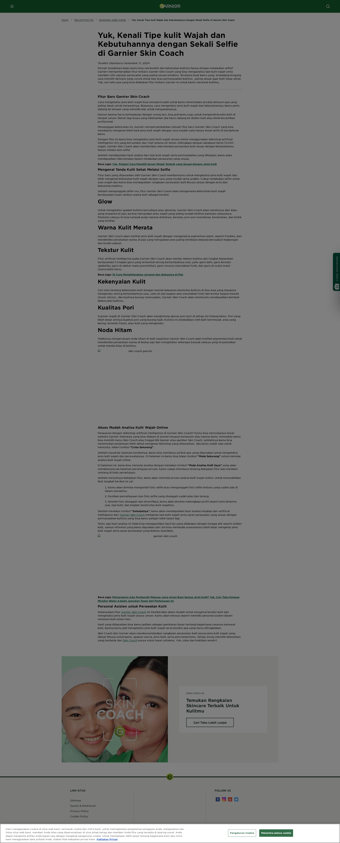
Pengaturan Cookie (242, 832)
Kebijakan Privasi (107, 839)
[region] (170, 833)
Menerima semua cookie (276, 832)
